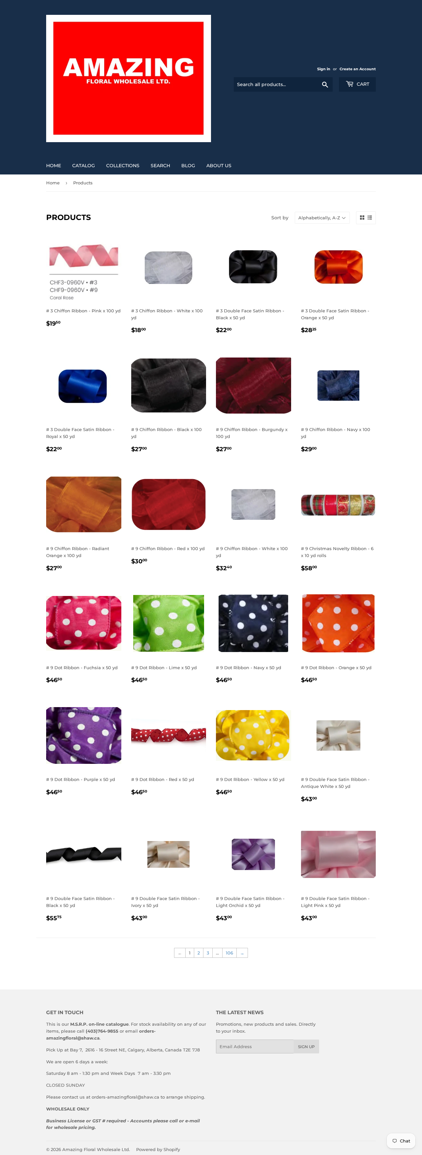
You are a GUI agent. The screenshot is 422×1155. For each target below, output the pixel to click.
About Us (218, 166)
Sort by (279, 218)
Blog (188, 166)
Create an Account (358, 69)
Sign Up (306, 1046)
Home (53, 166)
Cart (362, 84)
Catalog (83, 166)
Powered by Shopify (158, 1149)
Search (160, 166)
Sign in (323, 69)
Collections (122, 166)
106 (229, 952)
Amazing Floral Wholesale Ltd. (96, 1149)
